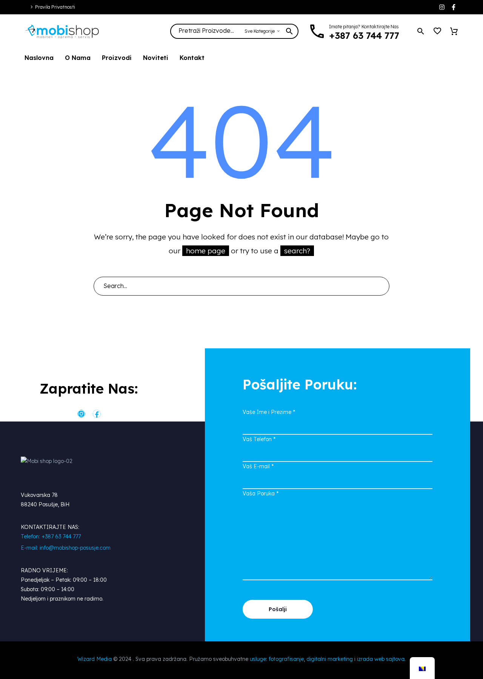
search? (297, 250)
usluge (258, 659)
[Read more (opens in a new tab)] (358, 31)
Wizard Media (94, 659)
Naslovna (39, 57)
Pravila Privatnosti (55, 7)
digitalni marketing (329, 659)
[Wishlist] (437, 31)
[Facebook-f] (454, 7)
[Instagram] (442, 7)
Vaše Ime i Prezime (269, 412)
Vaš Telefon (259, 439)
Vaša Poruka (260, 493)
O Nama (78, 57)
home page (205, 250)
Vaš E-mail (258, 466)
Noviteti (155, 57)
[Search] (380, 286)
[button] (420, 31)
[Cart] (453, 31)
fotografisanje (286, 659)
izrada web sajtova (381, 659)
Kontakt (192, 57)
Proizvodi (117, 57)
